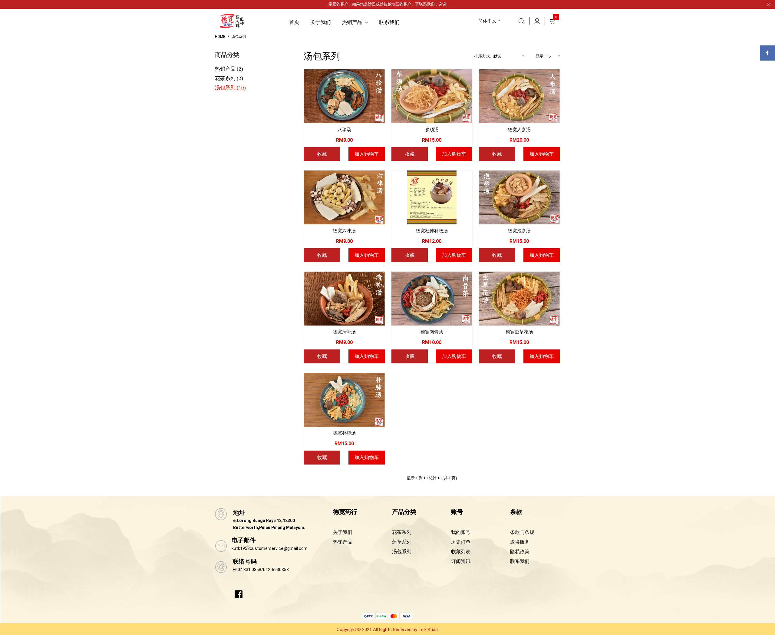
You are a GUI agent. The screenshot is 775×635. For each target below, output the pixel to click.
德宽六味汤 (344, 230)
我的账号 (460, 532)
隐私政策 (519, 551)
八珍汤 (344, 129)
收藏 (322, 154)
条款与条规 (522, 532)
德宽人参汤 (519, 129)
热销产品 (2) (229, 69)
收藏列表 (460, 551)
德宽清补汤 (344, 331)
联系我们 (427, 4)
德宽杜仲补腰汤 (432, 230)
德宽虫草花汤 (519, 331)
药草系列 (401, 541)
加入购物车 (367, 154)
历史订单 (460, 541)
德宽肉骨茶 (431, 331)
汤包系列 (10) (230, 88)
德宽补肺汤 (344, 433)
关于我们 (342, 532)
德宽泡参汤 (519, 230)
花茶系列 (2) (229, 78)
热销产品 (342, 541)
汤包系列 (238, 37)
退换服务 (519, 541)
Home (220, 37)
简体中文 (487, 20)
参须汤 (432, 129)
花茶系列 (401, 532)
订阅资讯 (460, 561)
